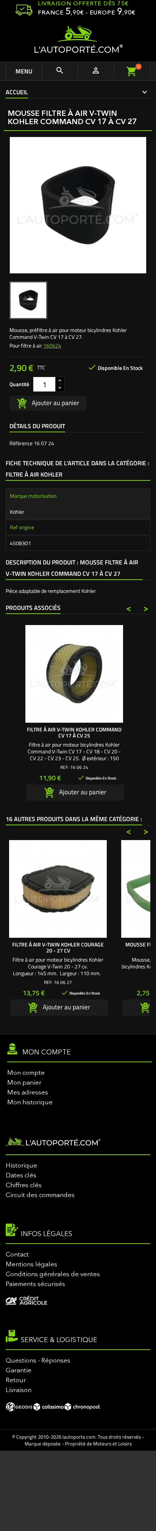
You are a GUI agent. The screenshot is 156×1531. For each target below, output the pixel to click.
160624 (52, 345)
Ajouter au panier (54, 402)
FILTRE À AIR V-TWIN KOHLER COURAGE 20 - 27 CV (58, 947)
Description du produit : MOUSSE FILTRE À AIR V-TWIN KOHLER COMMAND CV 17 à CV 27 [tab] (72, 568)
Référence (21, 443)
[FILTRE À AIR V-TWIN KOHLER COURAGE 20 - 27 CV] (58, 889)
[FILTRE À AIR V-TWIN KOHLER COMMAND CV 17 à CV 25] (74, 674)
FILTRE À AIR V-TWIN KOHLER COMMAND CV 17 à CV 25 (74, 732)
